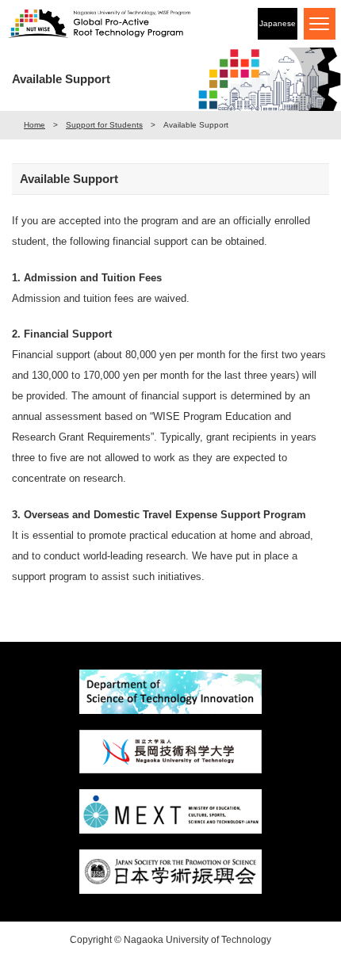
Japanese (277, 23)
